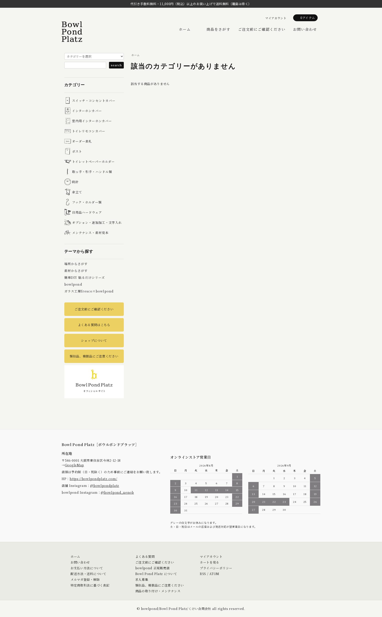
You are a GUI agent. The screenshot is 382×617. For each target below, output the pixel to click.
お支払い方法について (87, 568)
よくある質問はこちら (94, 325)
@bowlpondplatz (104, 485)
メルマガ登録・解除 (85, 579)
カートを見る (209, 562)
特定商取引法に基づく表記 (90, 585)
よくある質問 (145, 556)
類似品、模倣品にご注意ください (94, 356)
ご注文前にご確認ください (262, 29)
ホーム (185, 29)
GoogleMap (74, 465)
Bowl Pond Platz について (156, 573)
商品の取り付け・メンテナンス (158, 591)
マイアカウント (275, 18)
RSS (203, 573)
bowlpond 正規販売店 (152, 568)
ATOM (214, 573)
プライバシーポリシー (216, 568)
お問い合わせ (305, 29)
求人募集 (141, 579)
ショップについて (94, 340)
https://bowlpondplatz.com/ (93, 479)
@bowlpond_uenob (117, 492)
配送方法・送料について (88, 573)
